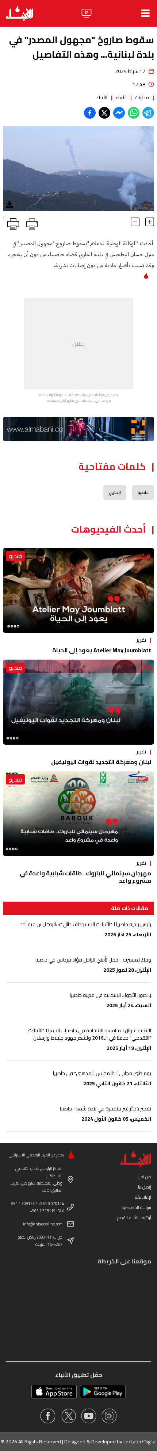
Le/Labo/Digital (140, 1441)
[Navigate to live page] (86, 13)
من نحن (144, 1176)
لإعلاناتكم (143, 1197)
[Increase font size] (149, 222)
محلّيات (142, 97)
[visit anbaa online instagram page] (109, 1416)
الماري (115, 492)
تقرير (141, 640)
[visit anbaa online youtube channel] (88, 1416)
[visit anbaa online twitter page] (68, 1416)
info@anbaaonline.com (42, 1224)
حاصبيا (143, 492)
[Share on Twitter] (104, 113)
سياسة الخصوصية (136, 1207)
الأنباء (121, 97)
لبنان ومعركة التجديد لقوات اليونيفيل (101, 761)
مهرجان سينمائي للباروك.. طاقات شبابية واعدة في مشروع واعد (85, 877)
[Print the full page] (30, 222)
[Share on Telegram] (148, 113)
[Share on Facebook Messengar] (119, 113)
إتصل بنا (144, 1187)
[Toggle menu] (145, 13)
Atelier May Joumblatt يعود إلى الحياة (101, 650)
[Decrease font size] (135, 222)
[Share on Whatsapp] (133, 113)
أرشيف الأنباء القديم (134, 1217)
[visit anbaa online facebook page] (48, 1416)
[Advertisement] (78, 343)
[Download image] (9, 204)
